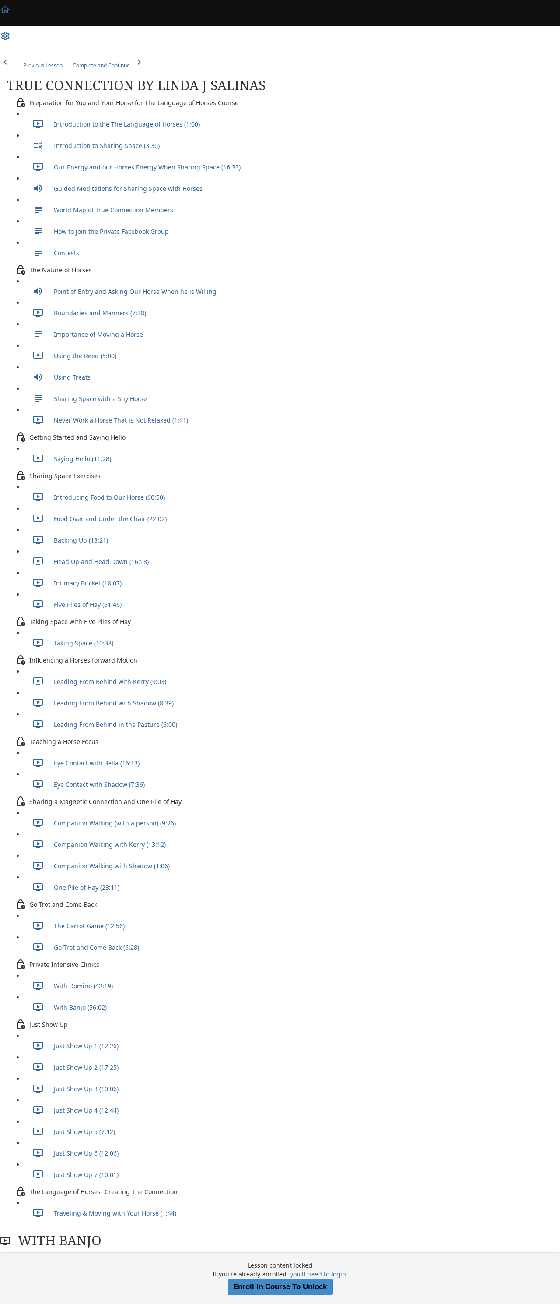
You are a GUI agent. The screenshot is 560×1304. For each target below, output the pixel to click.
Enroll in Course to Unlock (280, 1287)
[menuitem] (5, 39)
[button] (5, 13)
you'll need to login (318, 1274)
